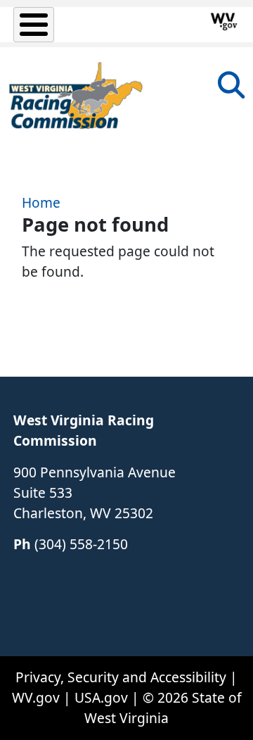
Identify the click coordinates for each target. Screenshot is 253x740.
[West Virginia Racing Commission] (75, 96)
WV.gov (36, 697)
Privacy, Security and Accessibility (120, 676)
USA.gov (101, 697)
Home (41, 202)
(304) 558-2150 (81, 543)
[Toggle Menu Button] (33, 24)
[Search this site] (231, 89)
